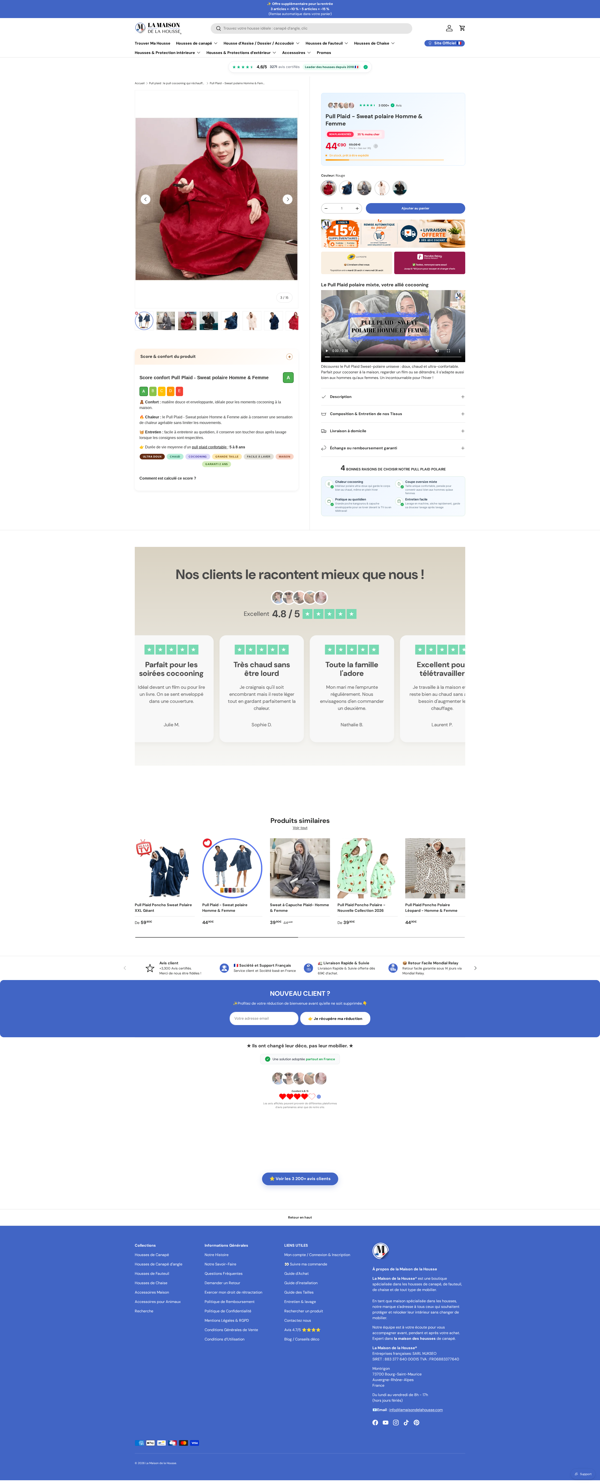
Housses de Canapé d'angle (158, 1264)
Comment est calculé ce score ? (167, 478)
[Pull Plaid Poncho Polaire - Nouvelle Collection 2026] (368, 868)
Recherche (144, 1311)
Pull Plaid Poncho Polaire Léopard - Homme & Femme (431, 907)
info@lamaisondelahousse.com (416, 1409)
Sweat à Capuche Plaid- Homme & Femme (299, 907)
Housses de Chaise (371, 43)
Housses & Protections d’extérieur (238, 52)
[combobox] (311, 28)
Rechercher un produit (303, 1311)
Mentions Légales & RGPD (227, 1320)
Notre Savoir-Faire (220, 1264)
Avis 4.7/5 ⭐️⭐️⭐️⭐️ (302, 1329)
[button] (462, 28)
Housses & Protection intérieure (165, 52)
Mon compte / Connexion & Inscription (317, 1254)
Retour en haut (300, 1217)
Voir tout (300, 827)
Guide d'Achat (296, 1273)
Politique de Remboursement (230, 1301)
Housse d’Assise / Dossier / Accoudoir (259, 43)
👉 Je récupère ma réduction (335, 1018)
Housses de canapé (194, 43)
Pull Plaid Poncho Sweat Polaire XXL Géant (163, 907)
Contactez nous (297, 1320)
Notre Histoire (217, 1254)
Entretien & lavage (300, 1301)
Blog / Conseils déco (301, 1339)
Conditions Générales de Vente (231, 1329)
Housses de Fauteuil (324, 43)
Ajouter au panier (415, 208)
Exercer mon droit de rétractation (233, 1292)
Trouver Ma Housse (152, 43)
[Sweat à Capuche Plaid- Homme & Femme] (300, 868)
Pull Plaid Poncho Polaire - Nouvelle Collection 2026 (361, 907)
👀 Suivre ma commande (305, 1264)
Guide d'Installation (301, 1282)
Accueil (140, 83)
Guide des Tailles (299, 1292)
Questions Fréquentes (224, 1273)
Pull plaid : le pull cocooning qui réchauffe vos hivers (177, 83)
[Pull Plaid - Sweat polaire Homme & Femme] (232, 868)
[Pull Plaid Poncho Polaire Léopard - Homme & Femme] (435, 868)
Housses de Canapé (152, 1254)
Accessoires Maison (152, 1292)
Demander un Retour (222, 1282)
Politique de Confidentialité (228, 1311)
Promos (324, 52)
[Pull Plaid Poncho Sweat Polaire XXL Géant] (165, 868)
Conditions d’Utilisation (224, 1339)
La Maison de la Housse (161, 1463)
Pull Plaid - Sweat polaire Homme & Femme (238, 83)
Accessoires (293, 52)
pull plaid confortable (210, 447)
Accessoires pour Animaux (158, 1301)
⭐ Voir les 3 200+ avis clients (300, 1178)
